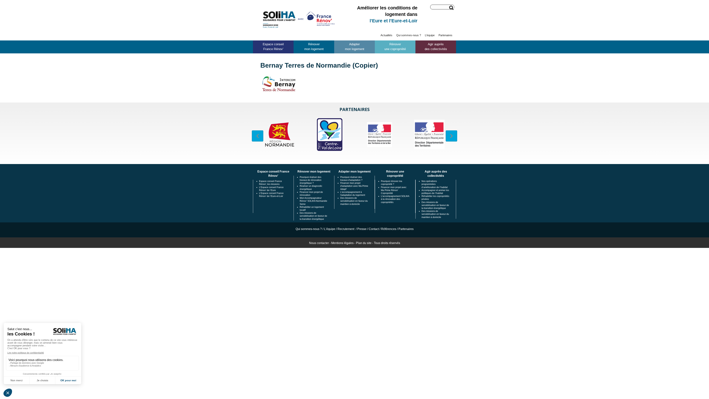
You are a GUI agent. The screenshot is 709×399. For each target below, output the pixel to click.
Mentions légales (342, 243)
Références (388, 229)
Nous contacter (319, 243)
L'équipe (329, 229)
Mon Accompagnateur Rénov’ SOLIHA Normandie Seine (313, 201)
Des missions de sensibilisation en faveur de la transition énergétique (313, 216)
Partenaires (445, 35)
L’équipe (430, 35)
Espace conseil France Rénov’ (273, 46)
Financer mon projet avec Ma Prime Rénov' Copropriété (393, 190)
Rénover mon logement (314, 46)
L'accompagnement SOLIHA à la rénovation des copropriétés (395, 199)
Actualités (386, 35)
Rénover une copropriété (395, 46)
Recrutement (346, 229)
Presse (362, 229)
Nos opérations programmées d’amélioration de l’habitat (435, 184)
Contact (374, 229)
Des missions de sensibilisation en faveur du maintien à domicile (354, 201)
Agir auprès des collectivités (436, 46)
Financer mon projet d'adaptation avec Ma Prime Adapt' (354, 186)
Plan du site (363, 243)
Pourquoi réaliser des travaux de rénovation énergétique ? (310, 180)
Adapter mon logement (354, 46)
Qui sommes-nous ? (408, 35)
